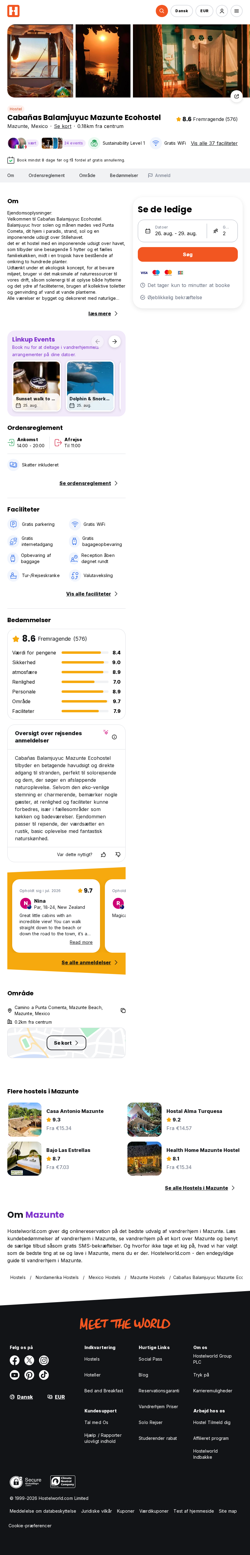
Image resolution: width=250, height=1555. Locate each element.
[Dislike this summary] (118, 854)
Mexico (39, 126)
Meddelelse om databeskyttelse (43, 1511)
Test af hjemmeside (193, 1511)
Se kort (62, 126)
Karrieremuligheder (213, 1390)
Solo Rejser (150, 1422)
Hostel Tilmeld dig (212, 1422)
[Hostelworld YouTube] (15, 1375)
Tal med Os (96, 1422)
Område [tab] (87, 175)
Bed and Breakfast (103, 1390)
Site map (228, 1511)
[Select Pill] (162, 11)
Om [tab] (10, 175)
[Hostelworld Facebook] (15, 1360)
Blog (143, 1374)
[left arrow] (97, 341)
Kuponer (126, 1511)
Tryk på (201, 1374)
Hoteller (92, 1374)
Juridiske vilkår (96, 1511)
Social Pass (150, 1359)
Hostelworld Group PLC (212, 1359)
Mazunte (17, 126)
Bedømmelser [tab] (124, 175)
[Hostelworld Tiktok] (44, 1375)
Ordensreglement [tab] (47, 175)
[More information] (114, 737)
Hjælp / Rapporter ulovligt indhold (103, 1438)
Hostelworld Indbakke (205, 1454)
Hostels (92, 1359)
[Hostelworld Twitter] (29, 1360)
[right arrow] (115, 341)
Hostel (16, 109)
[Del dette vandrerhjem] (236, 96)
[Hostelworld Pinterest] (29, 1375)
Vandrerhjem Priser (158, 1406)
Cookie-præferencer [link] (30, 1525)
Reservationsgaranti (159, 1390)
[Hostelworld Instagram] (44, 1360)
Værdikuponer (154, 1511)
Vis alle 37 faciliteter (214, 143)
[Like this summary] (103, 854)
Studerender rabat (158, 1438)
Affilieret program (211, 1438)
